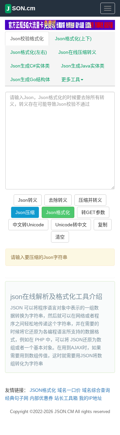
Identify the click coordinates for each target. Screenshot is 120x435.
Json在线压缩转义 (77, 52)
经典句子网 (16, 398)
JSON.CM (64, 411)
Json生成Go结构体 (30, 79)
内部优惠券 (41, 398)
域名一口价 (69, 390)
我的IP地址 (90, 398)
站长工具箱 (66, 398)
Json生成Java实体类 (82, 65)
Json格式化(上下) (73, 38)
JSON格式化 (43, 390)
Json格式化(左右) (28, 52)
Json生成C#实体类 (30, 65)
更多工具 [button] (70, 79)
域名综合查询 (96, 390)
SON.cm (21, 8)
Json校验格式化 (27, 38)
